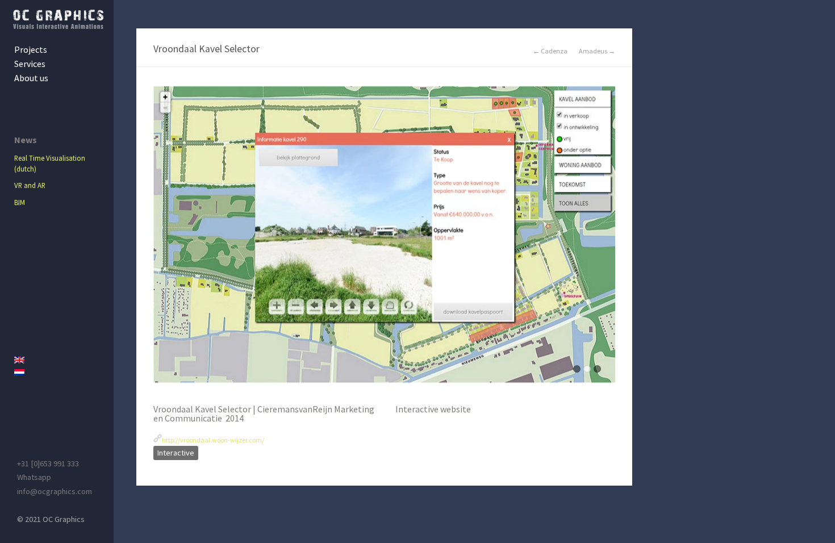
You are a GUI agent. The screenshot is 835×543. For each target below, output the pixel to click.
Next (606, 240)
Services (29, 63)
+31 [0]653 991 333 (48, 463)
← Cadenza (550, 51)
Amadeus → (597, 51)
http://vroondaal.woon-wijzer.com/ (213, 440)
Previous (161, 240)
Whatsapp (34, 477)
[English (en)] (59, 360)
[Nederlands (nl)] (59, 372)
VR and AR (29, 185)
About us (31, 77)
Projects (30, 49)
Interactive (175, 453)
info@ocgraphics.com (54, 491)
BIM (19, 202)
